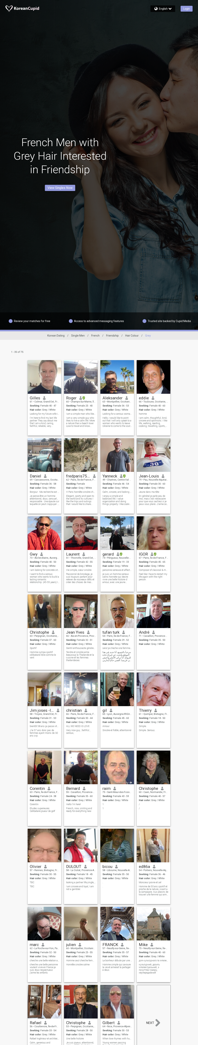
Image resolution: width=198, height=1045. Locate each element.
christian (74, 710)
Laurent (73, 554)
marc (34, 944)
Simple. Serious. (147, 730)
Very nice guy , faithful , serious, (78, 731)
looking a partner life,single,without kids (81, 882)
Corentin (37, 788)
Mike (143, 944)
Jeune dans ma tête (149, 492)
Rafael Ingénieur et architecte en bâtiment (44, 1038)
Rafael (35, 1022)
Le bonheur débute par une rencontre (117, 960)
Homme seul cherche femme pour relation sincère (81, 960)
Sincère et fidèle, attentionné (116, 730)
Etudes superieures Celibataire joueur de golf (42, 809)
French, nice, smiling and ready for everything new (79, 809)
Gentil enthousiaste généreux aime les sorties (81, 648)
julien (71, 944)
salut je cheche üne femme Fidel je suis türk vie (117, 648)
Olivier (35, 866)
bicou (107, 866)
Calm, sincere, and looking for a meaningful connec (117, 492)
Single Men (78, 335)
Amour (105, 726)
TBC (32, 882)
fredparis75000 (78, 476)
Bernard (73, 788)
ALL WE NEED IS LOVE (78, 726)
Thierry (145, 710)
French (95, 335)
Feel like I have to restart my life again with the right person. (153, 577)
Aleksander (112, 398)
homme (143, 414)
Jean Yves (75, 632)
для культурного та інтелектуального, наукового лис (153, 960)
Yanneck (109, 476)
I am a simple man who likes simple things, (81, 414)
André (144, 632)
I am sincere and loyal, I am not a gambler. (80, 888)
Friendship (112, 335)
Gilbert (108, 1022)
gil (104, 710)
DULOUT (73, 866)
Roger (71, 398)
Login (186, 8)
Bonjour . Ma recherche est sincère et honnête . (44, 492)
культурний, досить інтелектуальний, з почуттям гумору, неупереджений (149, 968)
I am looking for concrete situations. (44, 570)
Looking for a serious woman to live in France (117, 414)
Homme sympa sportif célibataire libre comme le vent (43, 655)
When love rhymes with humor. (117, 1038)
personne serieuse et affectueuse (117, 570)
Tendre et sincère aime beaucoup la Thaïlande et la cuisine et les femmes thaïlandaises (80, 656)
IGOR (143, 554)
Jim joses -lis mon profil (42, 710)
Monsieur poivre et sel (150, 882)
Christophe (39, 632)
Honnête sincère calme (78, 964)
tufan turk (110, 632)
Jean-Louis (149, 476)
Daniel (35, 476)
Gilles (35, 398)
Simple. (143, 726)
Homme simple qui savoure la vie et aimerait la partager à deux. (116, 967)
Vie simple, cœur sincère (78, 570)
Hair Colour (132, 335)
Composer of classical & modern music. (153, 570)
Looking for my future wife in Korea (44, 414)
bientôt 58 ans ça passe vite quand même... (44, 726)
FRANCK (110, 944)
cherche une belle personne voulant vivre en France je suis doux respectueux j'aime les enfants (44, 968)
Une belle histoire (75, 1038)
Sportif (33, 648)
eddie (144, 398)
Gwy (34, 554)
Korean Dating (56, 335)
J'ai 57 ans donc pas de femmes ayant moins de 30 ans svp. (44, 733)
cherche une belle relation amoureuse (44, 960)
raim (106, 788)
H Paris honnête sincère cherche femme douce (81, 492)
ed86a (144, 866)
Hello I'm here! (73, 804)
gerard (108, 554)
